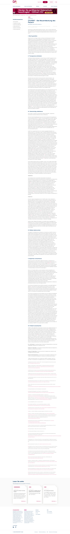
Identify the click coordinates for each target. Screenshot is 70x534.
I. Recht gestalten (15, 21)
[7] (28, 384)
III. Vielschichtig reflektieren (17, 24)
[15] (28, 413)
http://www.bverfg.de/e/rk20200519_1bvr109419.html (42, 398)
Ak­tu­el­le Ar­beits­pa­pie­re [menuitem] (16, 6)
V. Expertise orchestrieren (17, 27)
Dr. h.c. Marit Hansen (33, 26)
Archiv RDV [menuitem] (45, 6)
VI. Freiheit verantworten (16, 29)
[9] (28, 391)
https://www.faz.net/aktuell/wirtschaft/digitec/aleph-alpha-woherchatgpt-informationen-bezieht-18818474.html (41, 392)
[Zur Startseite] (15, 2)
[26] (28, 460)
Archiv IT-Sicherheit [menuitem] (54, 6)
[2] (28, 365)
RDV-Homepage (49, 511)
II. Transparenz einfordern (16, 23)
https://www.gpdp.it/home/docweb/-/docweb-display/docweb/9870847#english (44, 371)
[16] (28, 420)
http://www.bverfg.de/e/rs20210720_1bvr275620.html (46, 399)
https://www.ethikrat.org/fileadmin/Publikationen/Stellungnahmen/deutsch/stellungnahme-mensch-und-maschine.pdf (42, 474)
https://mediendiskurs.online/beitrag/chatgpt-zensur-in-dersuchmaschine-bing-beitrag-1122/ (39, 405)
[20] (40, 210)
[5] (28, 377)
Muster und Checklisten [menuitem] (28, 6)
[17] (28, 425)
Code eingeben (38, 514)
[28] (28, 468)
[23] (28, 446)
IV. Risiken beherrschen (16, 26)
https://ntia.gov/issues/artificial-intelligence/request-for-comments (42, 466)
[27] (31, 286)
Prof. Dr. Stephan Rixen (47, 26)
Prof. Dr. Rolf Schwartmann (40, 26)
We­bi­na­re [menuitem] (37, 6)
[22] (31, 215)
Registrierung (38, 511)
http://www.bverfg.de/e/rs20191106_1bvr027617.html (34, 418)
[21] (28, 439)
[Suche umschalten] (56, 2)
